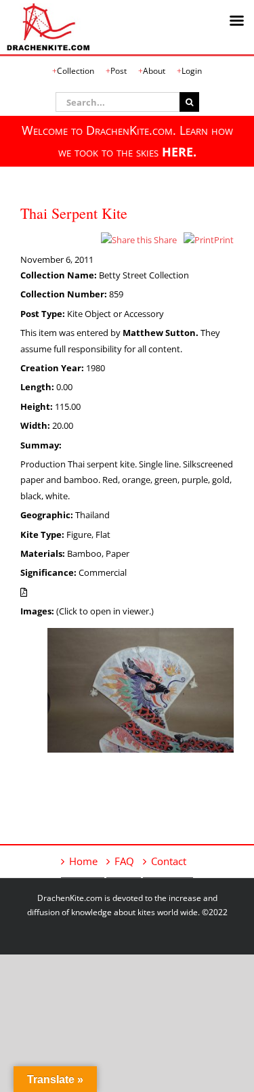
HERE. (179, 152)
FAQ (124, 861)
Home (83, 861)
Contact (168, 861)
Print (224, 240)
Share (164, 240)
